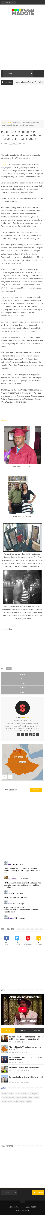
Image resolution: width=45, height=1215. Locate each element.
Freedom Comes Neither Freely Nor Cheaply (23, 82)
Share (23, 679)
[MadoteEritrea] (18, 734)
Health (4, 1102)
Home (4, 122)
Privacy (18, 1210)
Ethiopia (36, 1098)
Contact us (39, 1193)
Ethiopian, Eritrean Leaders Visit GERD (24, 1067)
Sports (28, 1102)
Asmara (4, 1094)
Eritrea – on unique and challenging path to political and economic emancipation (26, 1038)
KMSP (4, 164)
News (10, 122)
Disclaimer (25, 1210)
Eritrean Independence (24, 1098)
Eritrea (23, 1094)
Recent (8, 1031)
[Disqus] (22, 826)
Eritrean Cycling (33, 1094)
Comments (22, 1031)
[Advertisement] (22, 44)
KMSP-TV (5, 421)
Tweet (23, 674)
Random (37, 1031)
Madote (27, 1207)
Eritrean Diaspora (8, 1098)
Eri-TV (17, 1094)
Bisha (11, 1094)
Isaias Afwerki (13, 1102)
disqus (36, 790)
